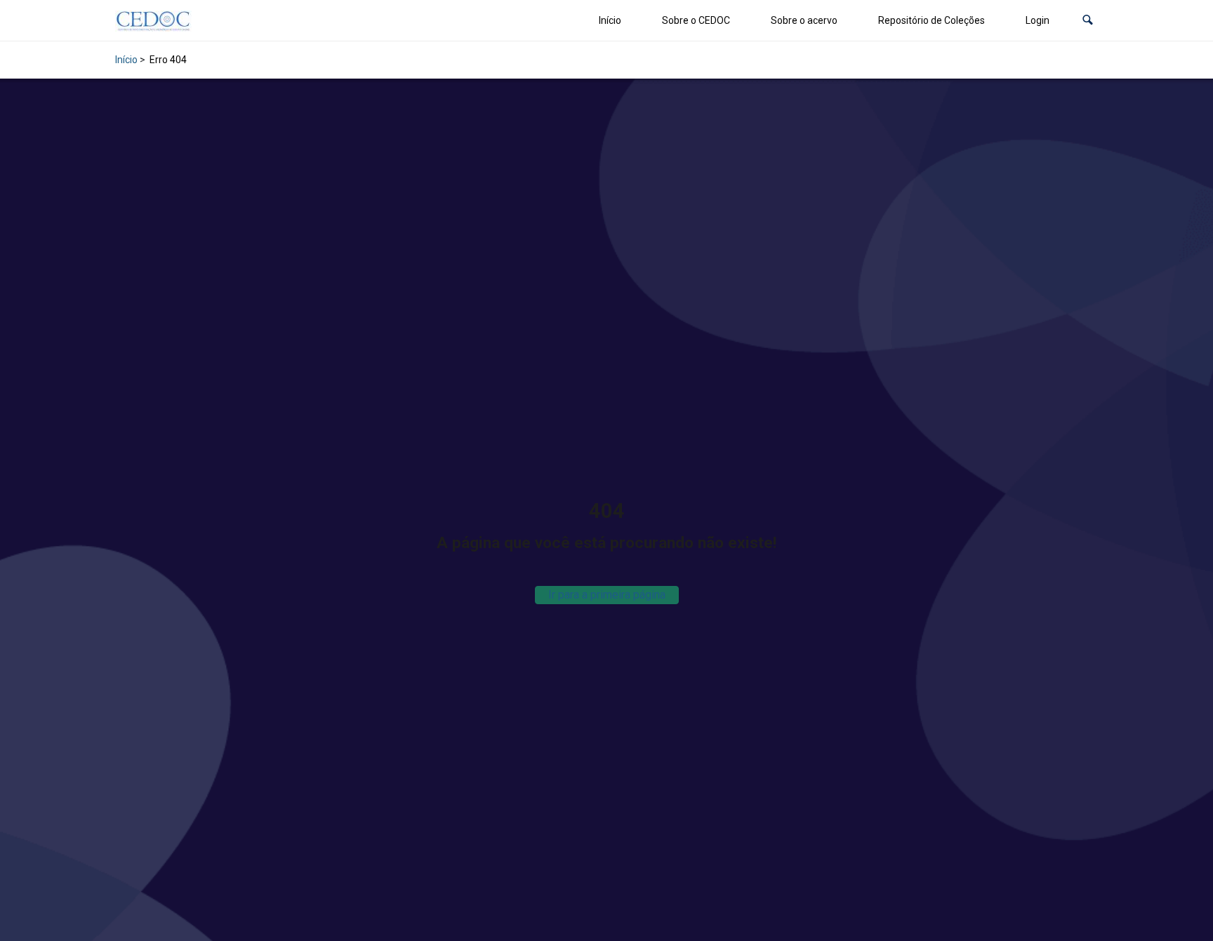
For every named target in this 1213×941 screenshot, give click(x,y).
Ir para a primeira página (606, 594)
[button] (1088, 20)
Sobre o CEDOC (696, 20)
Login (1037, 20)
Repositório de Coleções (931, 20)
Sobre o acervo (804, 20)
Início (610, 20)
